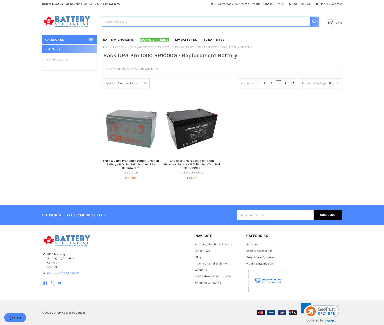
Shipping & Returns (208, 282)
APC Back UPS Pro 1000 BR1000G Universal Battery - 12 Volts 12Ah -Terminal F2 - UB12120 (192, 164)
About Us (201, 270)
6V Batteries (213, 40)
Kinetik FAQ (202, 251)
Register (336, 4)
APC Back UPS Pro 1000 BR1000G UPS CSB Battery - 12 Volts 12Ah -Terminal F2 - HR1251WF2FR (131, 164)
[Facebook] (45, 283)
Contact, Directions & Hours (213, 244)
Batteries (252, 244)
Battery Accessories (259, 251)
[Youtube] (59, 283)
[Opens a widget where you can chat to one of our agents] (15, 318)
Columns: (247, 83)
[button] (320, 313)
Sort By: (111, 83)
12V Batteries (186, 40)
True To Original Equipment (212, 263)
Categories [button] (54, 40)
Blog (198, 257)
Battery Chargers (118, 40)
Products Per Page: (314, 83)
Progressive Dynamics (260, 257)
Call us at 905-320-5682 (63, 273)
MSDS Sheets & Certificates (213, 276)
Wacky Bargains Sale (259, 263)
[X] (52, 283)
